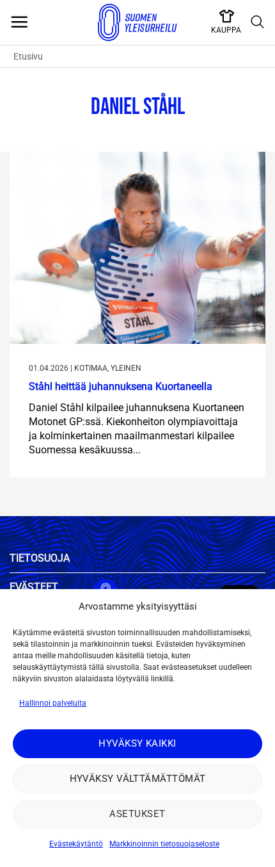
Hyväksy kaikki (137, 743)
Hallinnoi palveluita (52, 703)
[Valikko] (19, 22)
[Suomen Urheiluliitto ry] (137, 22)
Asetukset (137, 814)
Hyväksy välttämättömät (138, 778)
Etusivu (28, 56)
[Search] (257, 22)
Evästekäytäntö (76, 843)
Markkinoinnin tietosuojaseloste (164, 843)
